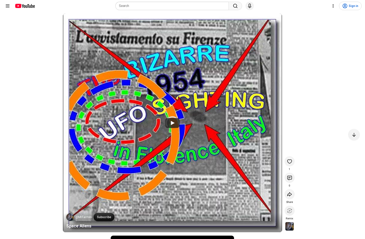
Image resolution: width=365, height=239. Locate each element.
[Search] (235, 6)
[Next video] (354, 135)
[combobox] (173, 5)
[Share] (290, 194)
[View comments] (290, 178)
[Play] (172, 123)
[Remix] (290, 211)
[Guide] (7, 5)
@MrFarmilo (84, 217)
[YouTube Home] (25, 6)
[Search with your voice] (249, 6)
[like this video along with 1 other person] (290, 161)
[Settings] (333, 5)
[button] (70, 217)
